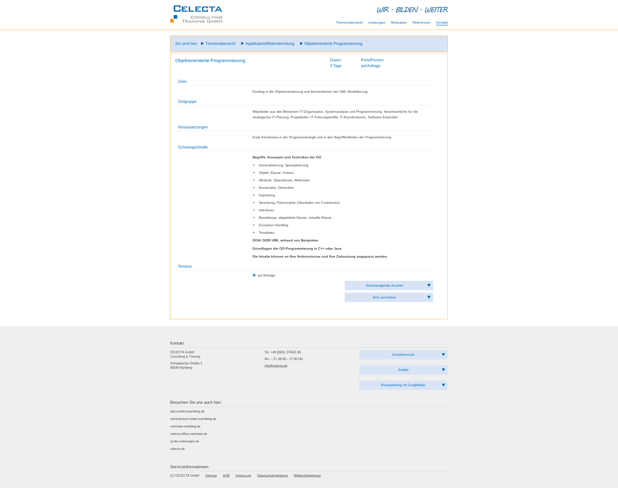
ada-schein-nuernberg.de (187, 411)
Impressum (243, 475)
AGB (226, 475)
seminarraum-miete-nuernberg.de (193, 419)
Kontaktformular (403, 354)
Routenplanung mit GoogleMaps (403, 385)
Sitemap (211, 475)
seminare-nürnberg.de (185, 426)
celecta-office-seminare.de (188, 434)
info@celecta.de (276, 366)
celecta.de (177, 449)
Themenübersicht (220, 44)
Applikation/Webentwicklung (270, 44)
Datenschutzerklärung (272, 475)
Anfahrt (403, 370)
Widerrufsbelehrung (307, 475)
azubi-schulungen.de (184, 441)
